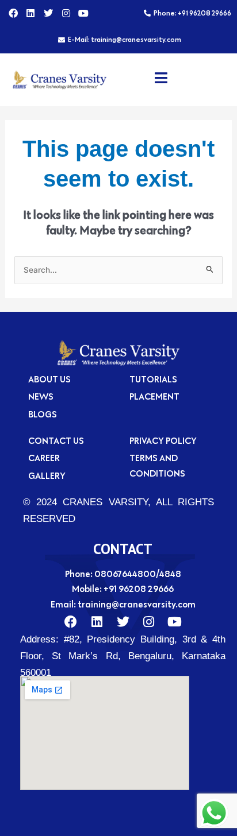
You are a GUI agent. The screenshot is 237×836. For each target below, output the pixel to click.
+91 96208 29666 (139, 588)
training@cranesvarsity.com (137, 604)
